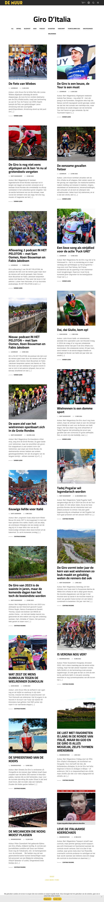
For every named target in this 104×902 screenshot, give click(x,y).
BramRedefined (16, 765)
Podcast (42, 28)
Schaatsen (51, 28)
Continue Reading (19, 537)
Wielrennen (52, 33)
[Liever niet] (101, 897)
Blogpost (27, 28)
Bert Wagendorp (16, 176)
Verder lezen (18, 116)
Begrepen (47, 899)
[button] (83, 3)
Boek (35, 28)
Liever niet (57, 899)
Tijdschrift (61, 28)
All (12, 28)
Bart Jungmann (16, 513)
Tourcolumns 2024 (74, 28)
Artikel (18, 28)
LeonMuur (14, 88)
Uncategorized (88, 28)
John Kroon (15, 686)
